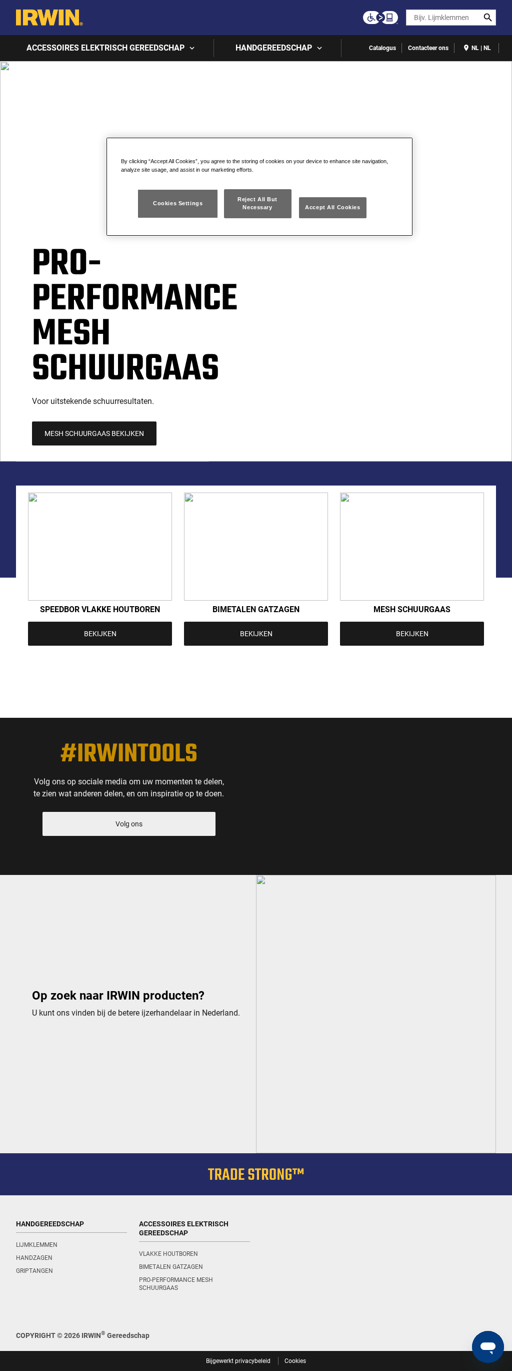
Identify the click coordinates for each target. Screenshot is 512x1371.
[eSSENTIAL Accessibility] (380, 17)
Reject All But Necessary (258, 203)
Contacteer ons (428, 48)
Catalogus (382, 48)
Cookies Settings (177, 203)
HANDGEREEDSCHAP (274, 48)
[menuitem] (109, 48)
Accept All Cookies (332, 207)
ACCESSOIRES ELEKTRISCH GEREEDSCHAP (105, 48)
